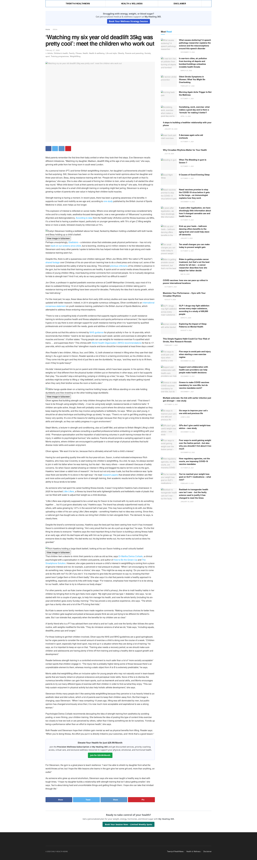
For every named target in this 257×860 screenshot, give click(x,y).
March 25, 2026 (186, 70)
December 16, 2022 (187, 432)
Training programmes (60, 56)
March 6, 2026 (185, 318)
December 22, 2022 (187, 452)
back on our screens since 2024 (66, 245)
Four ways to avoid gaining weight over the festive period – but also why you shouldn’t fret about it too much (195, 444)
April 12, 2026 (185, 116)
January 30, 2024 (186, 501)
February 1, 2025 (171, 345)
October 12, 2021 (187, 251)
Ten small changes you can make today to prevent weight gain (194, 246)
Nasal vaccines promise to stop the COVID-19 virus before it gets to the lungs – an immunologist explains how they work (194, 193)
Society (148, 53)
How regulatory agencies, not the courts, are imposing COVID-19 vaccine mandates (194, 461)
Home (48, 29)
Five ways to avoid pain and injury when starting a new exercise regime (195, 354)
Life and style (111, 53)
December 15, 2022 (187, 52)
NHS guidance (97, 332)
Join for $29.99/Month (100, 755)
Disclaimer (180, 3)
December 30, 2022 (187, 361)
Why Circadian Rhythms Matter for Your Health (185, 149)
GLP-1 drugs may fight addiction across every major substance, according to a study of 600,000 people (194, 309)
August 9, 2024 (170, 299)
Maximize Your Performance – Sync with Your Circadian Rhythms (184, 294)
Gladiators (73, 242)
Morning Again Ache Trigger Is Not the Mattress (195, 93)
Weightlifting (75, 56)
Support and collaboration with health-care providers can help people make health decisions (193, 369)
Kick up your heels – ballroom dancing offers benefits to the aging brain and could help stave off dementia (194, 230)
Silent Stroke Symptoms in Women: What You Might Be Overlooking (192, 79)
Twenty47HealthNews (78, 3)
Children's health (61, 53)
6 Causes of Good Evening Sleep (194, 174)
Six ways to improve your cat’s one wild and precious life (193, 412)
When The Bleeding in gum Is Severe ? (192, 161)
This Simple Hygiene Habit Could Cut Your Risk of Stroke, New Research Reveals (186, 340)
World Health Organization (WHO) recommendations (116, 342)
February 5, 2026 (187, 483)
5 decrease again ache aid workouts (191, 136)
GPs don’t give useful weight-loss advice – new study (194, 427)
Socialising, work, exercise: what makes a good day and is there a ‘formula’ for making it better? (194, 109)
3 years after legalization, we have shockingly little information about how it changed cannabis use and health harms (195, 212)
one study (108, 201)
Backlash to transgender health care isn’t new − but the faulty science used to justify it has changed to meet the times (193, 493)
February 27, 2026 (53, 50)
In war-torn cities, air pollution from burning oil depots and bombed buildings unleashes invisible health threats (193, 62)
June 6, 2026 (185, 417)
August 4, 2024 (186, 330)
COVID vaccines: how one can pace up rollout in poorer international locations (185, 282)
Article (55, 29)
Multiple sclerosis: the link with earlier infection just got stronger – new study (187, 399)
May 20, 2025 (185, 274)
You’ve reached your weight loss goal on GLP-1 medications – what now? (195, 477)
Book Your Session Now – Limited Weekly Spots (128, 824)
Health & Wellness (132, 3)
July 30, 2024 (169, 153)
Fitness (79, 53)
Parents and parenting (134, 53)
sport (48, 56)
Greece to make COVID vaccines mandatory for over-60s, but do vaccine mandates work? (194, 385)
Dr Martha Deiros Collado (130, 556)
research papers (110, 474)
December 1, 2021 (187, 391)
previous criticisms (119, 265)
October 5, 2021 (170, 287)
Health (85, 53)
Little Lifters (68, 491)
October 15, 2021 (187, 220)
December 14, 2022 (187, 201)
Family (72, 53)
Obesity (121, 53)
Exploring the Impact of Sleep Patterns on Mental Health (193, 325)
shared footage (53, 262)
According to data (84, 217)
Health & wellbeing (97, 53)
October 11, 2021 (187, 98)
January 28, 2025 (170, 129)
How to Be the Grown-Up (125, 559)
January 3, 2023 (186, 238)
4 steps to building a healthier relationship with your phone (187, 124)
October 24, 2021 (187, 468)
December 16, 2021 (187, 376)
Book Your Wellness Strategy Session (128, 21)
